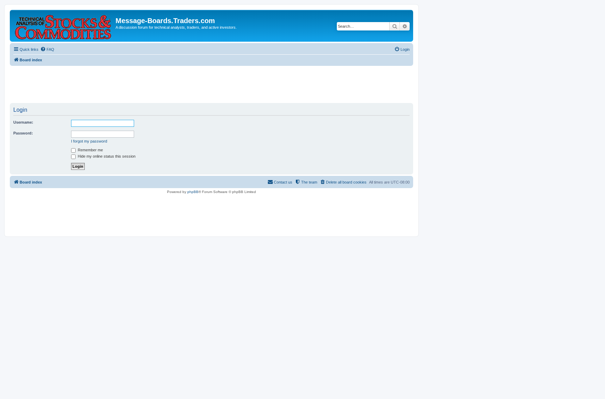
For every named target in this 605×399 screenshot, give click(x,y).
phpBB (193, 192)
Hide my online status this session (106, 156)
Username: (23, 122)
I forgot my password (89, 141)
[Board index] (64, 26)
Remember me (90, 150)
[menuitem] (47, 49)
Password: (23, 133)
